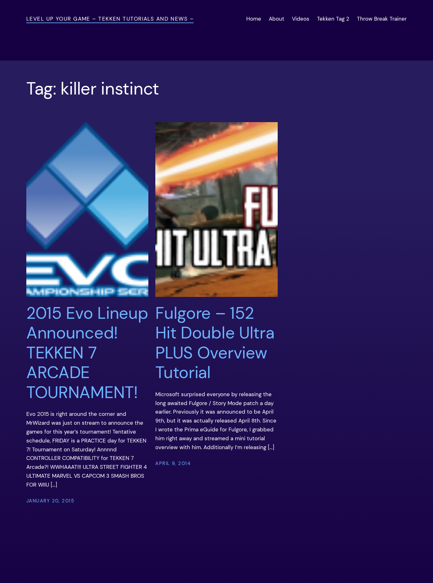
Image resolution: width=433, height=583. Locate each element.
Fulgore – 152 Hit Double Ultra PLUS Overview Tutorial (214, 343)
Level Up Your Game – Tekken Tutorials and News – (110, 18)
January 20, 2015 (50, 501)
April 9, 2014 (173, 463)
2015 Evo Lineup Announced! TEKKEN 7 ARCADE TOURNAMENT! (87, 352)
